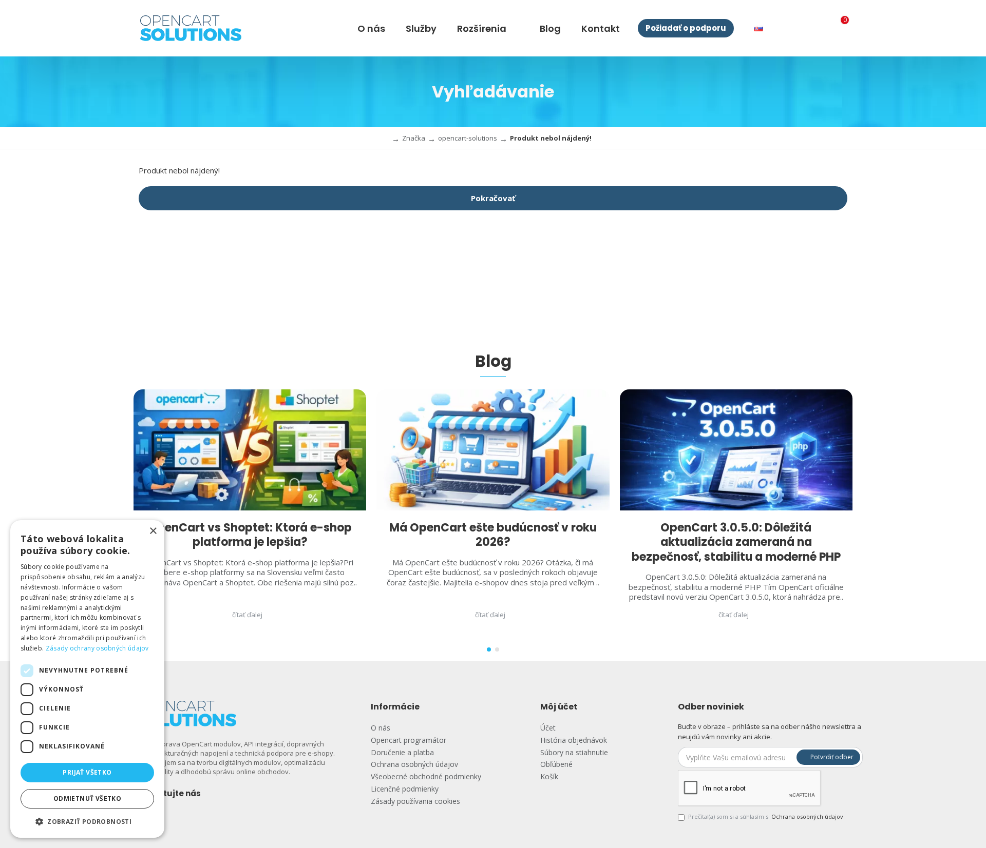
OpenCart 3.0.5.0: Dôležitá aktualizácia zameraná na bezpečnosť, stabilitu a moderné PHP (736, 543)
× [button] (153, 531)
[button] (489, 649)
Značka (413, 138)
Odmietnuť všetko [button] (87, 798)
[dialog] (87, 679)
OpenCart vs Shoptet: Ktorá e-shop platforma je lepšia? (250, 535)
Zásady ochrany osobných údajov (97, 648)
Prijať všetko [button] (87, 772)
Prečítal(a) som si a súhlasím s (765, 816)
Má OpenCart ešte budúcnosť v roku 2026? (493, 535)
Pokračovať (493, 198)
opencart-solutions (467, 138)
